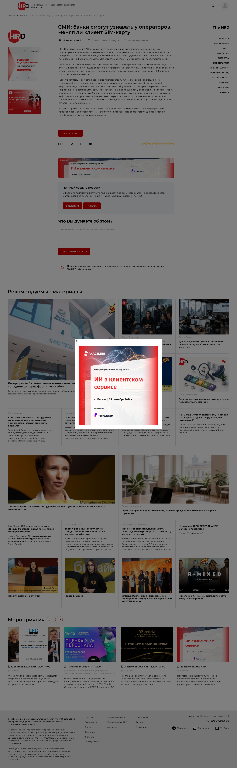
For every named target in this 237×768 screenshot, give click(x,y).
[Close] (159, 340)
